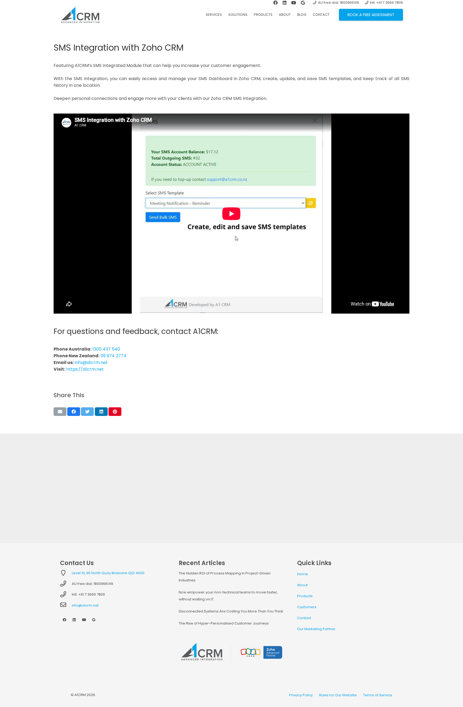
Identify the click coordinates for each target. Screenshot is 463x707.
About (302, 585)
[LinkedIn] (74, 620)
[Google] (93, 620)
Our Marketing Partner (316, 628)
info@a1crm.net (91, 362)
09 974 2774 (113, 356)
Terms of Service (377, 695)
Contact (304, 617)
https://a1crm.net (85, 369)
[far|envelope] (66, 605)
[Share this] (73, 411)
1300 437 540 (106, 349)
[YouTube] (84, 620)
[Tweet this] (87, 411)
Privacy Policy (301, 695)
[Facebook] (64, 620)
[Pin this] (115, 411)
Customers (306, 607)
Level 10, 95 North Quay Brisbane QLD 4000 (108, 573)
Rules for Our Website (338, 695)
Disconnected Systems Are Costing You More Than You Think (231, 611)
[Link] (80, 14)
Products (305, 596)
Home (302, 574)
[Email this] (60, 411)
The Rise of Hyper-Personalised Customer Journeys (224, 623)
